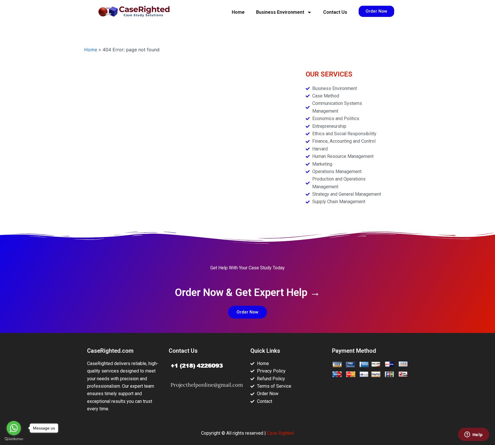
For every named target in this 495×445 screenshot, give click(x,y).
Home (238, 12)
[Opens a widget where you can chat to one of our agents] (473, 435)
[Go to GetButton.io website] (14, 439)
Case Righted (280, 433)
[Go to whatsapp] (14, 428)
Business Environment (280, 12)
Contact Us (335, 12)
